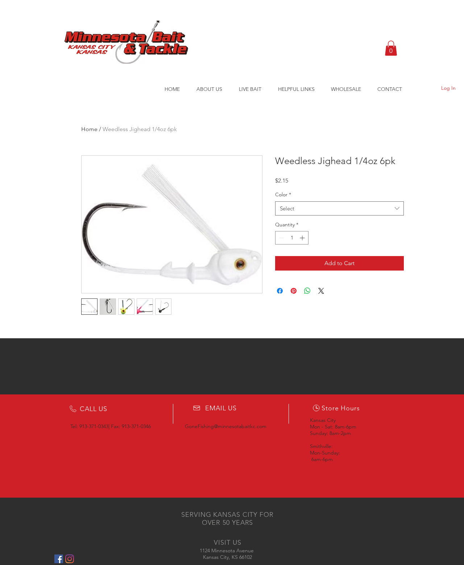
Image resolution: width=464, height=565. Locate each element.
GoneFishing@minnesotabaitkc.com (225, 426)
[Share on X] (321, 290)
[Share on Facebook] (280, 290)
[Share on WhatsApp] (307, 290)
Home (89, 129)
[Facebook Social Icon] (58, 558)
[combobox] (339, 208)
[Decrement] (280, 237)
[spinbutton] (291, 237)
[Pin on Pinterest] (293, 290)
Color (283, 194)
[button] (391, 48)
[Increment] (302, 237)
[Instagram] (69, 558)
